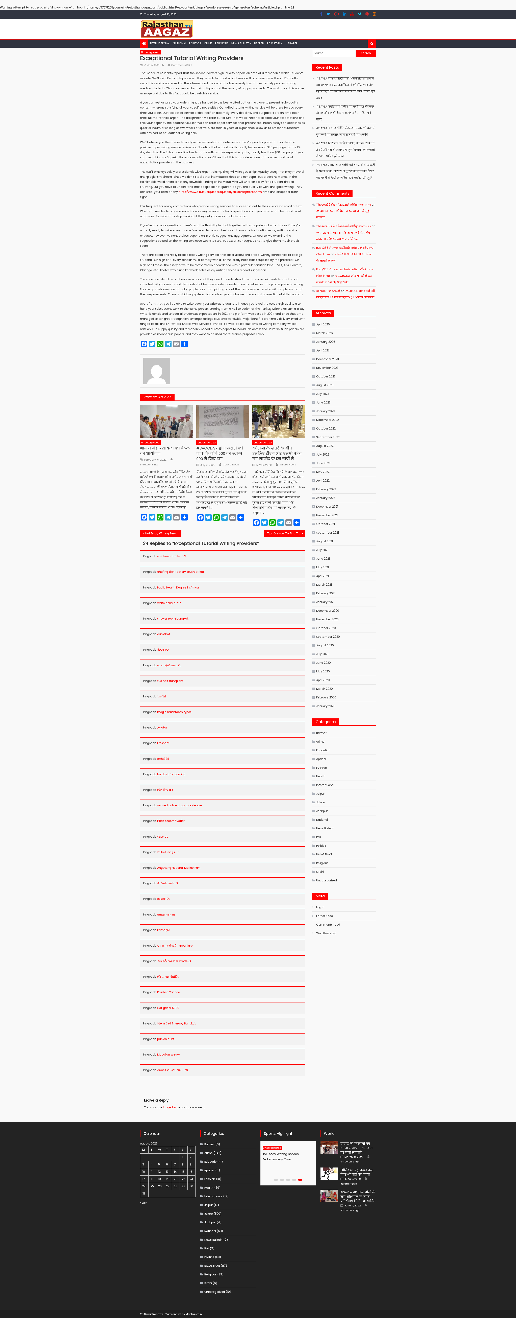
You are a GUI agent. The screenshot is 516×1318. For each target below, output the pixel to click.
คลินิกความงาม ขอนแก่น (172, 1070)
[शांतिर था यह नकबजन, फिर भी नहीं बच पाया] (329, 1173)
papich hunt (165, 1039)
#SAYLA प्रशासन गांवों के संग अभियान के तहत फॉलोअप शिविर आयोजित (358, 1196)
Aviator (162, 727)
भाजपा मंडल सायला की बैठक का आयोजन (165, 451)
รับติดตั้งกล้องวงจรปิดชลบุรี (174, 961)
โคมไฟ (161, 696)
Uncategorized (150, 52)
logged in (169, 1107)
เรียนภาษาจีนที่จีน (168, 977)
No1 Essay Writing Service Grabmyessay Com (163, 533)
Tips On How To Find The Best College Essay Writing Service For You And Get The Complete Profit (286, 533)
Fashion (321, 768)
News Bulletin (241, 43)
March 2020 (324, 689)
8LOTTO (163, 650)
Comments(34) (181, 65)
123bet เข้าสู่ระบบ (168, 852)
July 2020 (322, 654)
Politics (195, 43)
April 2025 (323, 350)
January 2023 (325, 411)
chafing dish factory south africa (180, 572)
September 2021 (327, 533)
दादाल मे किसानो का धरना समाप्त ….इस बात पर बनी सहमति (356, 1148)
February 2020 (326, 697)
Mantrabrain (194, 1314)
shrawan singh (149, 464)
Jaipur (320, 794)
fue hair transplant (170, 681)
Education (323, 750)
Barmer (321, 733)
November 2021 (327, 515)
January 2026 (325, 342)
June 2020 (323, 663)
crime (208, 43)
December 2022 (327, 420)
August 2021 (324, 541)
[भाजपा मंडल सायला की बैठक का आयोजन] (166, 421)
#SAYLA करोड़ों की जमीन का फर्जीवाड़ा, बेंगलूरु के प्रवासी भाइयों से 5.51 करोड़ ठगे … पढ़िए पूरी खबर (345, 113)
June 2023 (323, 402)
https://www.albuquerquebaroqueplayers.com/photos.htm (220, 192)
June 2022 (323, 463)
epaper (321, 759)
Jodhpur (322, 811)
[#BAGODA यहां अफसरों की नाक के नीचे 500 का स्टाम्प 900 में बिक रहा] (222, 421)
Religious (222, 43)
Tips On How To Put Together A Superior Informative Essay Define (286, 1159)
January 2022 (325, 498)
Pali (318, 837)
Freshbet (163, 743)
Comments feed (328, 925)
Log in (320, 907)
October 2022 (326, 428)
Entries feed (324, 916)
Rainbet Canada (168, 992)
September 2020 (328, 637)
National (179, 43)
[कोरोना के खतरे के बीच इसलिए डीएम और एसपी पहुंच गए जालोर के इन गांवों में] (278, 421)
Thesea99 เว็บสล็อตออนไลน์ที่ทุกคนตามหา (343, 205)
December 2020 (327, 611)
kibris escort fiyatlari (171, 821)
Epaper (293, 43)
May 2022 (323, 472)
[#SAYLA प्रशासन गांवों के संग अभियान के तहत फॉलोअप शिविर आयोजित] (329, 1196)
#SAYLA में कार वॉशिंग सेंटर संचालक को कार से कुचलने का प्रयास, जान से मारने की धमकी (345, 131)
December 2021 (327, 507)
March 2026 (324, 333)
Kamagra (163, 930)
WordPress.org (326, 933)
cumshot (163, 634)
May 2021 (322, 567)
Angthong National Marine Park (178, 868)
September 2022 (328, 437)
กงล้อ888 (163, 759)
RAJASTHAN (274, 43)
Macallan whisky (168, 1055)
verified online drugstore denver (179, 805)
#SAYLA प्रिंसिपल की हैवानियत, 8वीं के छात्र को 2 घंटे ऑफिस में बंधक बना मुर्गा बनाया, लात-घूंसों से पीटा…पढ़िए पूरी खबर (345, 149)
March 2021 (324, 585)
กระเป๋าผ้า (163, 899)
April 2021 (322, 576)
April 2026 (323, 324)
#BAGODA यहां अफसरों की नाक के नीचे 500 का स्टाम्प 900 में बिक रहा (219, 453)
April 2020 (323, 680)
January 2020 (325, 706)
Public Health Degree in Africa (178, 587)
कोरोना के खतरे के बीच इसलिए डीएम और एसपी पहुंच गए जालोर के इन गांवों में (277, 453)
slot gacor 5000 (168, 1008)
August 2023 (325, 385)
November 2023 (327, 368)
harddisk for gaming (171, 774)
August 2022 (325, 446)
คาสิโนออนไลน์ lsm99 (171, 556)
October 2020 (326, 628)
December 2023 (327, 359)
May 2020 (323, 671)
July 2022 (322, 455)
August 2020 (325, 645)
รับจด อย (162, 837)
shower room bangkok (172, 619)
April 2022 (323, 481)
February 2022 (326, 489)
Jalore (320, 802)
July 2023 (322, 394)
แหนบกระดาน (166, 914)
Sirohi (320, 872)
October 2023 (326, 376)
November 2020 (327, 619)
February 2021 (325, 593)
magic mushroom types (174, 712)
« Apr (143, 1203)
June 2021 (323, 559)
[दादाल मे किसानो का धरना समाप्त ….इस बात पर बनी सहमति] (329, 1147)
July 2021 (322, 550)
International (160, 43)
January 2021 (325, 602)
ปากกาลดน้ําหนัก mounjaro (175, 946)
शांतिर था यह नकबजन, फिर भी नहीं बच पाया (356, 1172)
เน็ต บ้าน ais (165, 790)
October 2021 (325, 524)
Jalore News (231, 464)
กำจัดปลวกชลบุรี (167, 883)
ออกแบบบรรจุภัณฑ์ (328, 291)
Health (259, 43)
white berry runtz (169, 603)
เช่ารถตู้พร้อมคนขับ (169, 665)
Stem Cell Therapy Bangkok (176, 1023)
